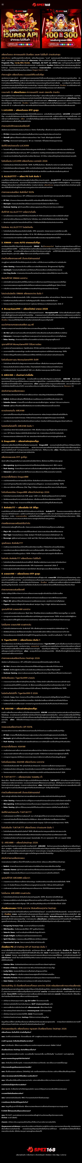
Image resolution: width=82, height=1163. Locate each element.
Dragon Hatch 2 (38, 70)
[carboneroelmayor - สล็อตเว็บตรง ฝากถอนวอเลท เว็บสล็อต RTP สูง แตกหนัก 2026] (41, 4)
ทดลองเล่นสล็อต (21, 516)
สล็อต (23, 119)
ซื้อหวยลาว (67, 386)
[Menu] (3, 4)
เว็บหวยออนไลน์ (48, 246)
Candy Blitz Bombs (22, 63)
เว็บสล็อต (63, 85)
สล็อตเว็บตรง (6, 58)
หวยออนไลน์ (35, 646)
